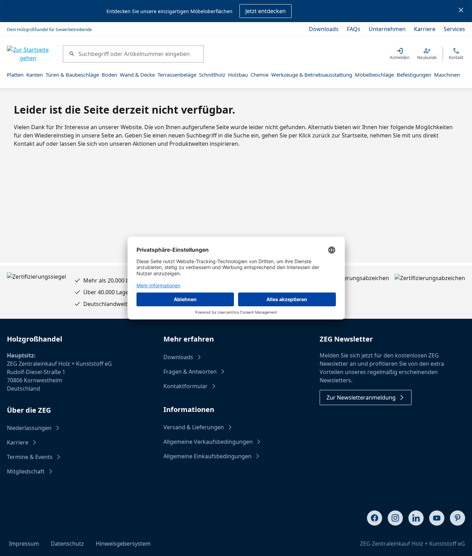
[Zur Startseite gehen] (28, 54)
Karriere (424, 29)
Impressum (24, 543)
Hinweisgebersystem (123, 543)
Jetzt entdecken (265, 11)
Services (454, 29)
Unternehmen (387, 29)
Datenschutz (67, 543)
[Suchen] (70, 54)
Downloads (324, 29)
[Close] (461, 11)
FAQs (353, 29)
